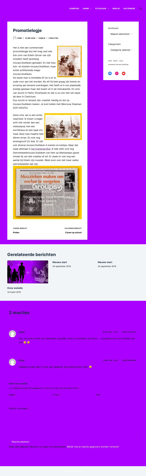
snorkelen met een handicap (118, 64)
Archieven (113, 28)
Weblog (116, 8)
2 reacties (53, 38)
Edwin (115, 61)
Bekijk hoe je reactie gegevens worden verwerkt (93, 446)
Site (98, 394)
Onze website (15, 288)
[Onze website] (27, 272)
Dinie (22, 360)
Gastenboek (129, 8)
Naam (12, 394)
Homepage (74, 8)
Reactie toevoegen (19, 408)
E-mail (57, 394)
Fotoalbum (100, 8)
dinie (110, 61)
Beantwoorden (129, 332)
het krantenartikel (40, 148)
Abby (22, 332)
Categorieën (114, 44)
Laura (121, 61)
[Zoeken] (141, 9)
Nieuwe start (59, 262)
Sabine (86, 8)
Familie (42, 38)
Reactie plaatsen (20, 441)
